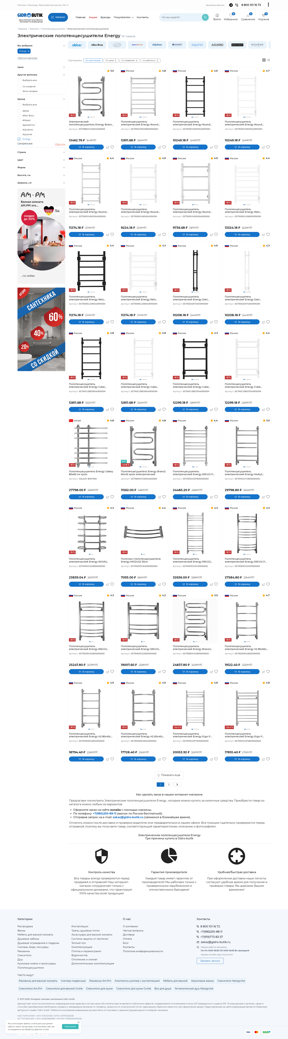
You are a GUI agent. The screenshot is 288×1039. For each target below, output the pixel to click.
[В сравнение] (107, 147)
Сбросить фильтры (27, 58)
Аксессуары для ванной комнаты (91, 934)
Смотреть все (24, 143)
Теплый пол (78, 943)
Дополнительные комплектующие (92, 963)
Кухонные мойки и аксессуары (36, 963)
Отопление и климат (84, 959)
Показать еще (170, 775)
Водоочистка (79, 955)
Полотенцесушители (30, 967)
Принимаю (70, 1026)
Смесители (24, 955)
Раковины (23, 951)
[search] (205, 17)
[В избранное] (112, 147)
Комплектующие (81, 947)
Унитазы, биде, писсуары (33, 947)
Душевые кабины (28, 938)
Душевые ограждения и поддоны (38, 943)
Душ (20, 959)
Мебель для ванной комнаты (35, 934)
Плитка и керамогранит (86, 951)
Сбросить (60, 144)
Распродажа (25, 926)
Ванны (21, 930)
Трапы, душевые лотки (85, 930)
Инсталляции (79, 926)
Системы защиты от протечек (89, 938)
